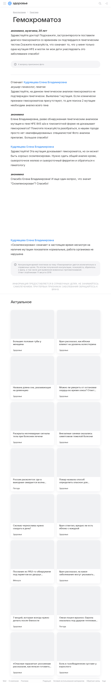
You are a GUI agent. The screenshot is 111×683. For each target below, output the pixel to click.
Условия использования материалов (68, 681)
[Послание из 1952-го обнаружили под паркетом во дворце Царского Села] (32, 561)
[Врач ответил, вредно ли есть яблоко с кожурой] (78, 515)
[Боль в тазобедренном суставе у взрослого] (78, 654)
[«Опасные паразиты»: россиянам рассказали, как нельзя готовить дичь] (32, 654)
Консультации (19, 12)
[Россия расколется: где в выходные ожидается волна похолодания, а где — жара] (32, 469)
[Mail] (10, 3)
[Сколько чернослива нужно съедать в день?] (32, 515)
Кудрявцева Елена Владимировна (45, 82)
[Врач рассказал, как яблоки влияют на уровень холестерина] (78, 331)
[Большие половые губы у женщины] (32, 331)
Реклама (24, 681)
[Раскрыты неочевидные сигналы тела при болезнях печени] (32, 423)
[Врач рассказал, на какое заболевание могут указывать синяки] (78, 561)
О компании (14, 681)
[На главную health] (20, 3)
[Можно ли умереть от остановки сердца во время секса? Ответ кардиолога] (78, 377)
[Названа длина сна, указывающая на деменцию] (32, 377)
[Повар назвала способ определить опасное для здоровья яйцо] (78, 469)
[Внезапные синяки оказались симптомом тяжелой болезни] (78, 423)
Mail (4, 681)
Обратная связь (93, 681)
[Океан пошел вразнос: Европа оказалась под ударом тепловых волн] (78, 607)
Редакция (47, 681)
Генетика (34, 12)
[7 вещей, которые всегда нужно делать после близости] (32, 607)
